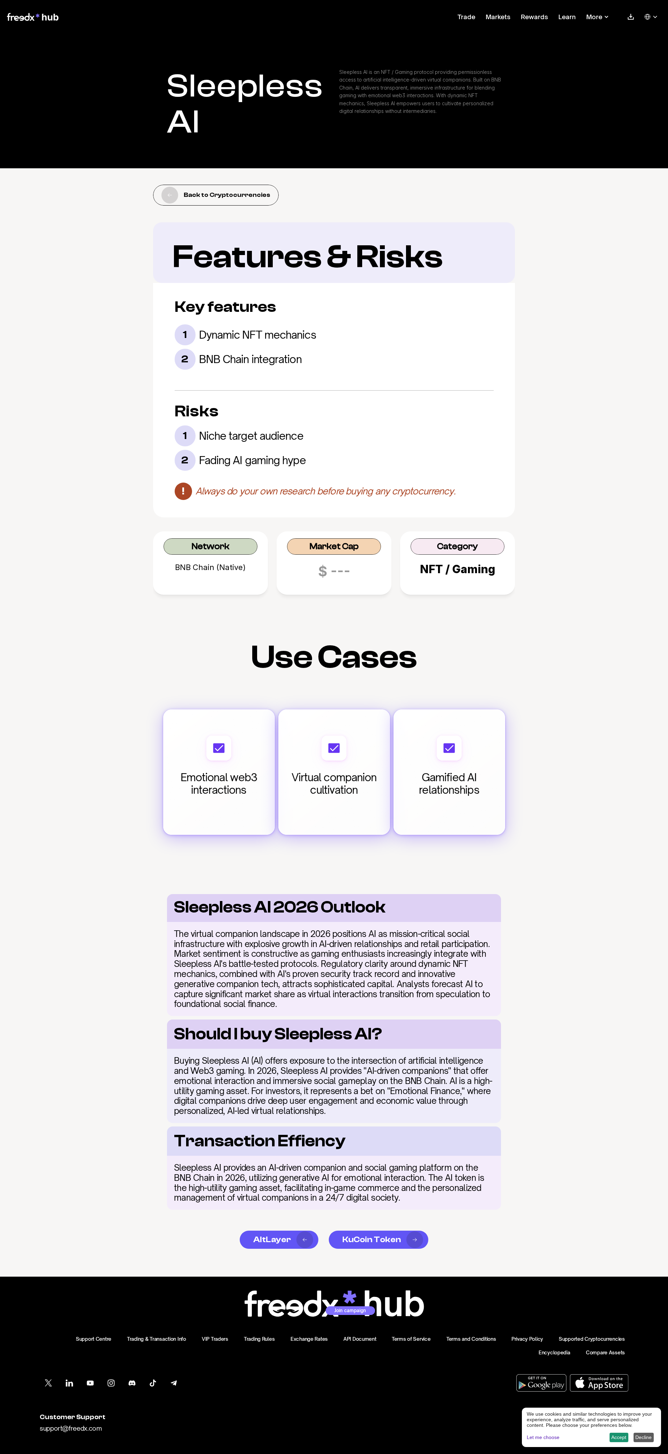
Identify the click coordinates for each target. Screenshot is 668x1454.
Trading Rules (259, 1339)
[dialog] (591, 1427)
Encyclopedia (554, 1352)
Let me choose (543, 1437)
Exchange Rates (309, 1339)
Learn (567, 17)
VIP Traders (215, 1339)
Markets (498, 17)
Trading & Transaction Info (156, 1339)
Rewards (534, 17)
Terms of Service (411, 1339)
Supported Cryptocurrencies (592, 1339)
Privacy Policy (527, 1339)
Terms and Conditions (471, 1339)
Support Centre (93, 1339)
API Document (359, 1339)
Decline (643, 1437)
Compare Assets (605, 1352)
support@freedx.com (71, 1428)
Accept (618, 1437)
